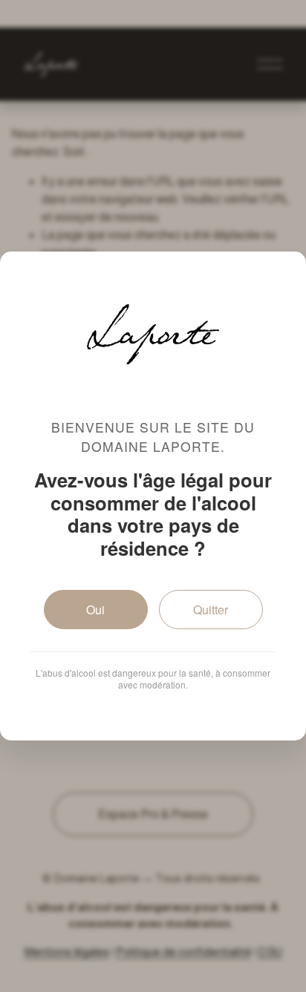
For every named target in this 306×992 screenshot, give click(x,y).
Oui (95, 609)
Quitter (210, 609)
